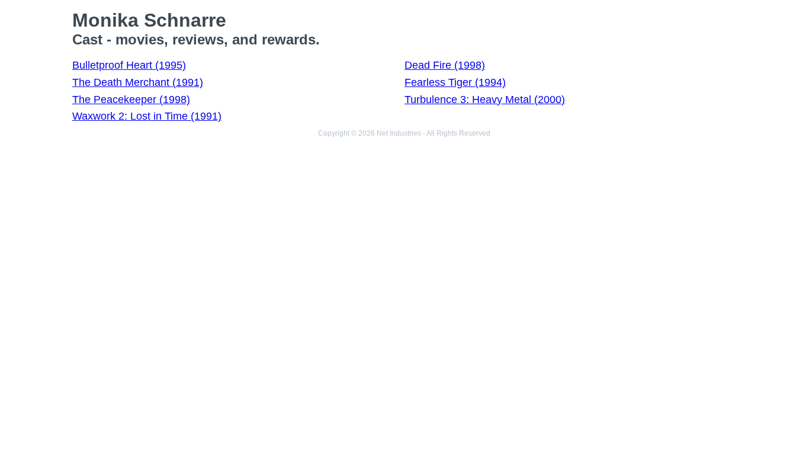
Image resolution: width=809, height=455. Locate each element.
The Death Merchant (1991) (137, 82)
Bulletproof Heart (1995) (129, 65)
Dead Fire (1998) (444, 65)
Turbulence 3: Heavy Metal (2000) (484, 99)
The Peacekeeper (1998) (131, 99)
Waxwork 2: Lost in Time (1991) (146, 116)
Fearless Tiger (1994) (455, 82)
